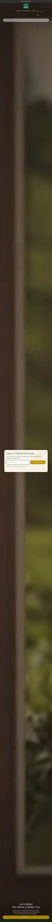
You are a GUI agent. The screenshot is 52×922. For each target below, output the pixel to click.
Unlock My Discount (38, 462)
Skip (44, 469)
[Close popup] (45, 452)
